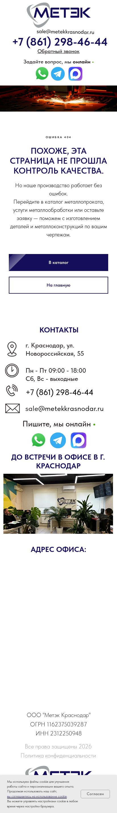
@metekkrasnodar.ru (71, 463)
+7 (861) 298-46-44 (60, 41)
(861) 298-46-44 (63, 447)
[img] (58, 74)
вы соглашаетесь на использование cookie (37, 796)
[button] (58, 51)
